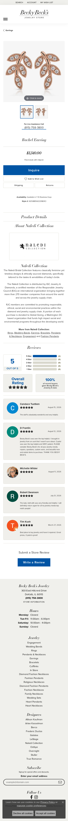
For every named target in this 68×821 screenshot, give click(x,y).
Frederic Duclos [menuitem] (34, 731)
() (59, 356)
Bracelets (45, 332)
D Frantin (25, 428)
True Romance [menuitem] (34, 758)
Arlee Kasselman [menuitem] (34, 723)
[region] (34, 71)
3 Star (29, 362)
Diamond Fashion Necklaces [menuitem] (34, 674)
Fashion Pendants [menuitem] (34, 678)
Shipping (18, 185)
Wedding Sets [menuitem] (34, 697)
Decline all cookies (23, 813)
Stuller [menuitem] (34, 755)
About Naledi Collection (34, 225)
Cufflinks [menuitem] (34, 666)
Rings (10, 332)
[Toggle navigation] (5, 18)
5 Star (29, 356)
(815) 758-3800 (34, 127)
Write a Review (34, 562)
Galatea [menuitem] (34, 735)
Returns (50, 185)
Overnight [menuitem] (34, 751)
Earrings (9, 30)
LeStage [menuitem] (34, 739)
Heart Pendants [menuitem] (34, 701)
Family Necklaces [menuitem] (34, 693)
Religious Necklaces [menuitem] (34, 682)
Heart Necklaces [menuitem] (34, 705)
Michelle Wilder (28, 468)
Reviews (34, 347)
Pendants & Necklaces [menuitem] (34, 654)
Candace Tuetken (30, 404)
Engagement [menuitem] (34, 642)
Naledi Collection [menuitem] (34, 743)
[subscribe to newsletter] (60, 782)
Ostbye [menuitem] (34, 747)
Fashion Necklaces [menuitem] (34, 690)
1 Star (29, 369)
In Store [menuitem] (34, 670)
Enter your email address (34, 776)
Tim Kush (25, 521)
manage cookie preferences (31, 805)
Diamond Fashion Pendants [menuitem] (34, 686)
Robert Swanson (29, 492)
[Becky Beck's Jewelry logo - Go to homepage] (34, 14)
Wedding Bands (22, 332)
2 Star (29, 365)
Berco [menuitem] (34, 727)
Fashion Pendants (50, 336)
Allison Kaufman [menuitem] (34, 719)
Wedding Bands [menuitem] (34, 646)
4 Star (29, 359)
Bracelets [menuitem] (34, 662)
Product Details (34, 216)
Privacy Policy (47, 802)
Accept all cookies (45, 813)
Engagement (29, 336)
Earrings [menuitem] (34, 658)
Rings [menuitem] (34, 650)
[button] (19, 2)
